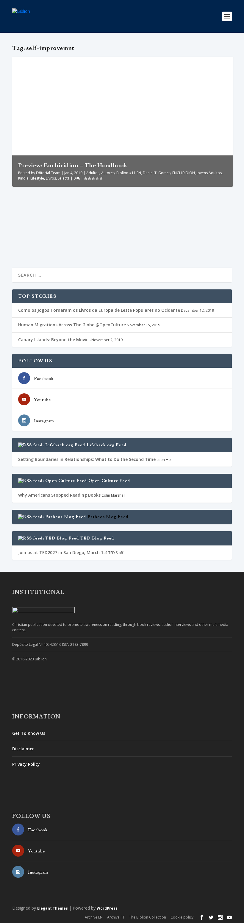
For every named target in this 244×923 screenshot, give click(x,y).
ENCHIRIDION (183, 172)
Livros (51, 178)
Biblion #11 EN (128, 172)
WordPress (107, 908)
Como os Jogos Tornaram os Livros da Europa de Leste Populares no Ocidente (99, 310)
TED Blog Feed (97, 538)
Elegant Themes (52, 908)
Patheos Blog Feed (107, 517)
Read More (34, 244)
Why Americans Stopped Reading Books (59, 495)
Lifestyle (37, 178)
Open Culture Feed (109, 481)
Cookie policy (182, 917)
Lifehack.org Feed (106, 445)
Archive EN (94, 917)
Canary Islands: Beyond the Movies (54, 339)
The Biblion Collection (147, 917)
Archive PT (116, 917)
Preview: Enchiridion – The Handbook (72, 165)
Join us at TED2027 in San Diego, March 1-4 (62, 552)
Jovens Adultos (209, 172)
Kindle (23, 178)
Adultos (92, 172)
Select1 (64, 178)
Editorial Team (48, 172)
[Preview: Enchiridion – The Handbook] (122, 194)
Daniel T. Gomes (157, 172)
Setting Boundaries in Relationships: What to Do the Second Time (87, 459)
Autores (108, 172)
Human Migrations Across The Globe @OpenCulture (72, 325)
